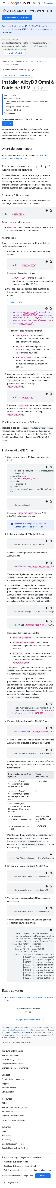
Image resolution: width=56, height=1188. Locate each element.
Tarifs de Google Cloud (11, 1059)
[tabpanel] (30, 337)
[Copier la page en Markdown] (42, 88)
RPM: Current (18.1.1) (40, 11)
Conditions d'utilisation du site (16, 1162)
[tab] (11, 302)
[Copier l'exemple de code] (51, 210)
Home (4, 61)
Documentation (16, 61)
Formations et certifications (13, 1120)
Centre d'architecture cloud (13, 1116)
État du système (8, 1092)
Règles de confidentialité (31, 1158)
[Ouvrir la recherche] (34, 3)
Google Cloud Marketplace (13, 1064)
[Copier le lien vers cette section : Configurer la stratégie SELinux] (41, 422)
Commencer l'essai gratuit (17, 17)
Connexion (48, 3)
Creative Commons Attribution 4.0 (20, 1030)
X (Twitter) (6, 1140)
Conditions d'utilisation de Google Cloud (20, 1166)
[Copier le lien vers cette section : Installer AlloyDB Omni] (36, 450)
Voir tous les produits (10, 1055)
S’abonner (43, 1176)
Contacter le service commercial (15, 1068)
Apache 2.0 (26, 1032)
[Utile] (29, 70)
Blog (4, 1131)
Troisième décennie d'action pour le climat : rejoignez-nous (28, 1170)
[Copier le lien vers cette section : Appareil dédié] (18, 238)
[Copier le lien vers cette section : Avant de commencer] (35, 149)
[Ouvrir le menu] (4, 3)
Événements (7, 1135)
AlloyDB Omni (15, 11)
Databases (29, 61)
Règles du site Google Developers (17, 1035)
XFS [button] (20, 302)
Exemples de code (9, 1112)
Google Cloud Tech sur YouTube (15, 1148)
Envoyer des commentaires (17, 75)
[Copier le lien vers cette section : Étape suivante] (25, 991)
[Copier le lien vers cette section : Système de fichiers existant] (31, 195)
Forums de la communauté (13, 1079)
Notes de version (9, 1088)
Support (5, 1083)
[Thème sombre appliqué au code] (47, 210)
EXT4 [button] (12, 302)
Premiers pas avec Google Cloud (15, 1107)
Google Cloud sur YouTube (13, 1144)
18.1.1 (8, 123)
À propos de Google (10, 1158)
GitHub (5, 1103)
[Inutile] (33, 70)
